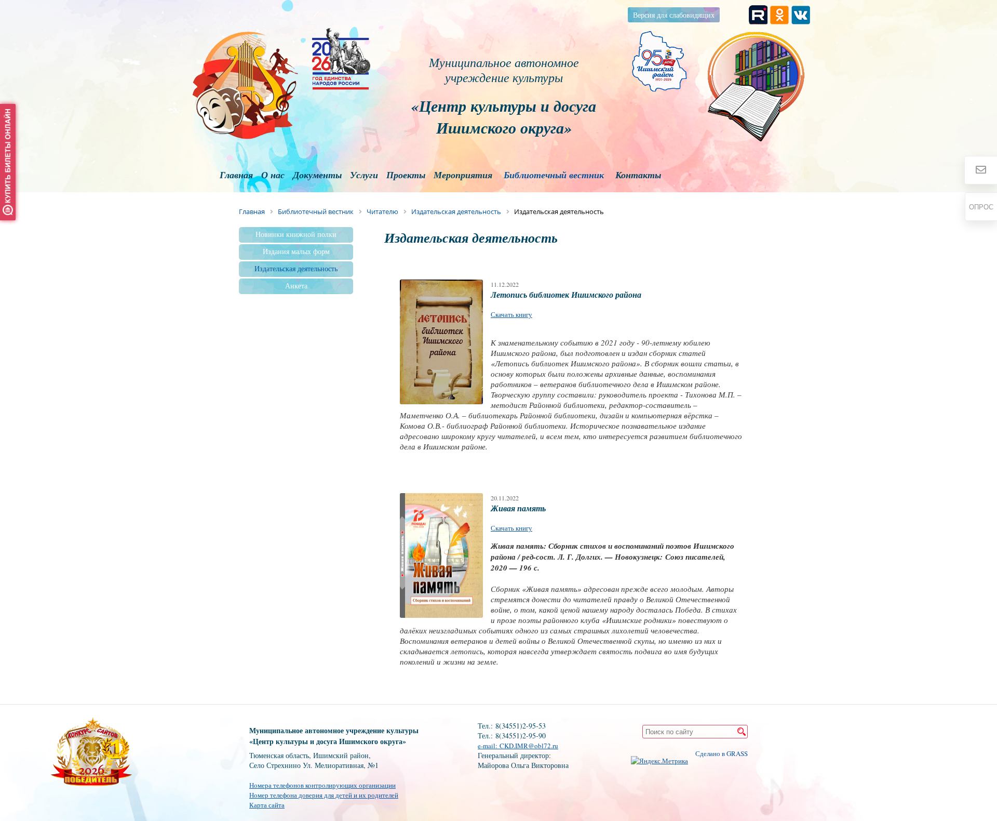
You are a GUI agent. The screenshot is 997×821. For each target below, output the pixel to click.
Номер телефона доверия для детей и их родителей (323, 795)
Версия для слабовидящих (674, 15)
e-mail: (489, 745)
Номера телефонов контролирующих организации (322, 785)
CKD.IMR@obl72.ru (529, 745)
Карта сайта (267, 805)
